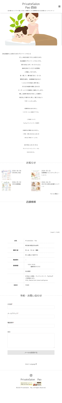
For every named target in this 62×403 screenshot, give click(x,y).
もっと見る (54, 194)
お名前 (10, 304)
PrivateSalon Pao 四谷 (31, 5)
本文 (9, 332)
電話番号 (11, 323)
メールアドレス (13, 313)
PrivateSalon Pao (31, 379)
